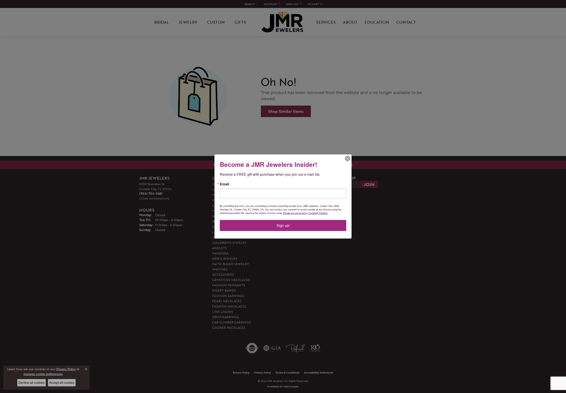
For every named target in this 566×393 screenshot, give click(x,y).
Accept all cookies (61, 382)
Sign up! (283, 225)
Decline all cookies (31, 382)
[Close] (347, 158)
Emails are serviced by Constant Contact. (305, 213)
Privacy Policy (66, 369)
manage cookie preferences (43, 374)
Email (224, 184)
